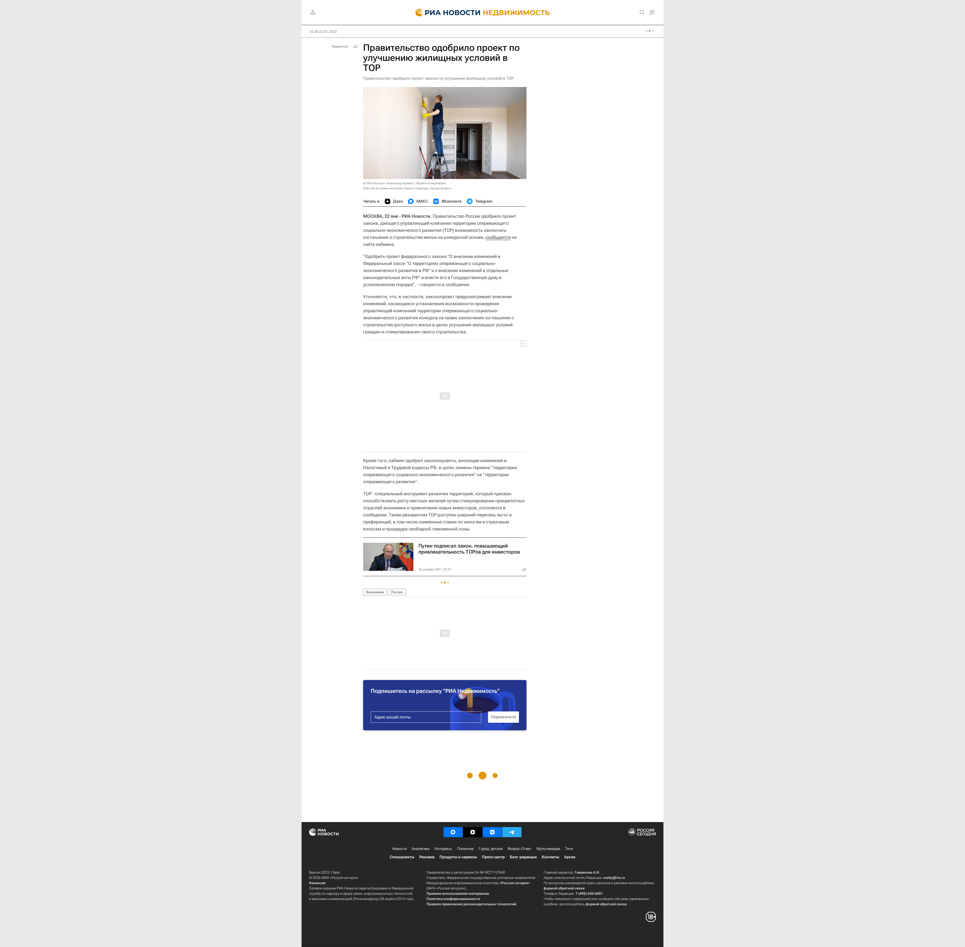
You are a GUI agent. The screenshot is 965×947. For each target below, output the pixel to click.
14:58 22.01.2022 (323, 32)
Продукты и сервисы (458, 857)
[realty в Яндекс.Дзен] (472, 832)
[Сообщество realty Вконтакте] (492, 832)
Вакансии (317, 883)
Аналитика (420, 848)
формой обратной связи (564, 888)
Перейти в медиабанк (431, 183)
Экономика (375, 592)
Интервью (443, 848)
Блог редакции (523, 857)
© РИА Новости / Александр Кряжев (388, 183)
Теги (569, 848)
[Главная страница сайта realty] (482, 12)
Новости (399, 848)
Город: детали (491, 848)
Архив (569, 857)
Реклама (427, 857)
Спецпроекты (402, 857)
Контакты (550, 857)
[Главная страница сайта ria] (445, 12)
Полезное (465, 848)
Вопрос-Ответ (520, 848)
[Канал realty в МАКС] (453, 832)
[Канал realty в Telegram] (511, 832)
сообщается (498, 237)
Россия (397, 592)
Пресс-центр (493, 857)
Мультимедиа (548, 848)
